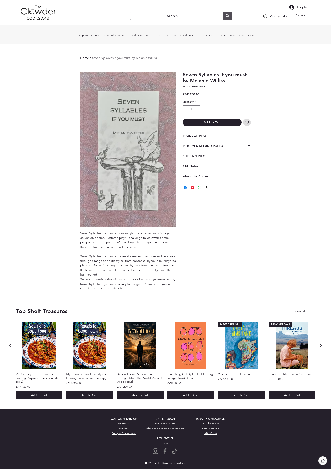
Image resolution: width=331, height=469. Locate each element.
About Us (123, 423)
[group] (165, 360)
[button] (302, 15)
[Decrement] (185, 109)
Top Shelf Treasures (41, 311)
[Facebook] (165, 451)
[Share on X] (207, 187)
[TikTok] (174, 451)
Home (84, 58)
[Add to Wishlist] (247, 122)
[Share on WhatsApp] (199, 187)
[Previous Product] (10, 345)
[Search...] (227, 16)
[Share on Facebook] (185, 187)
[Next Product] (321, 345)
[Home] (322, 460)
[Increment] (197, 109)
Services (124, 428)
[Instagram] (155, 451)
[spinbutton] (191, 109)
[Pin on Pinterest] (192, 187)
